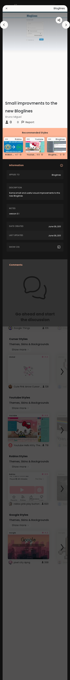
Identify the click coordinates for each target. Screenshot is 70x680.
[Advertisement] (13, 340)
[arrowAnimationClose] (4, 25)
